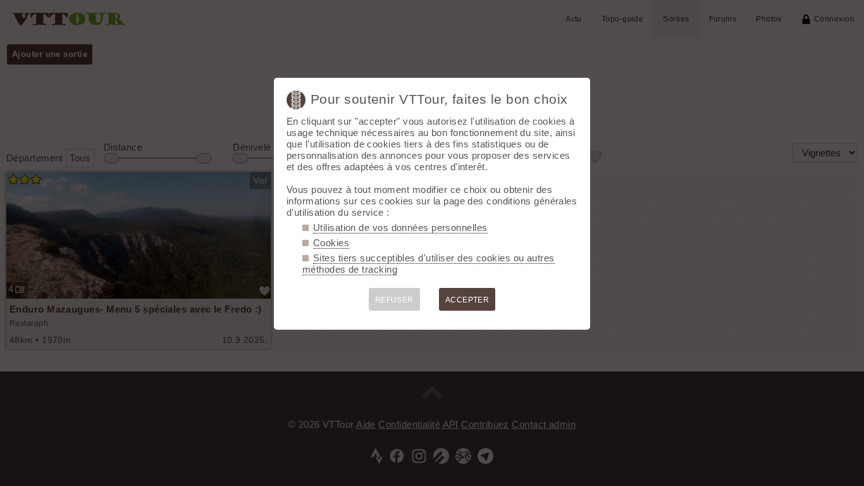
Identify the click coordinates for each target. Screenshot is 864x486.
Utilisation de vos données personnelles (400, 227)
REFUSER (394, 300)
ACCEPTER (467, 300)
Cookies (331, 242)
